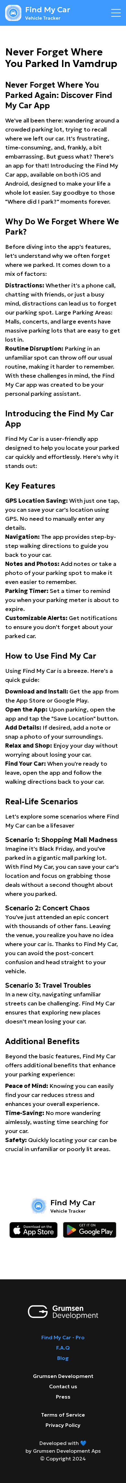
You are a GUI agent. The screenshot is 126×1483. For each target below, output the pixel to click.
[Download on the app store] (33, 1230)
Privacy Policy (63, 1425)
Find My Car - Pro (63, 1337)
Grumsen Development (63, 1376)
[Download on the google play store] (90, 1230)
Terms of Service (63, 1414)
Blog (63, 1358)
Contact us (63, 1386)
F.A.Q (63, 1347)
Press (63, 1396)
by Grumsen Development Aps (63, 1451)
